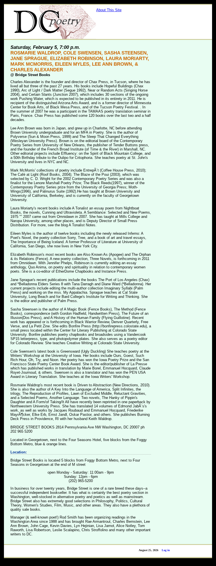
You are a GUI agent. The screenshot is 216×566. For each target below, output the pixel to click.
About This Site (109, 10)
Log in (166, 550)
